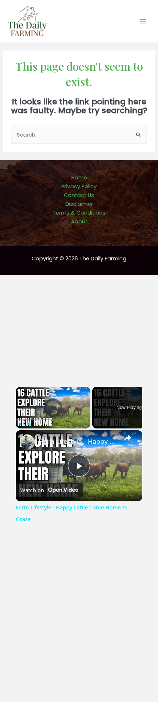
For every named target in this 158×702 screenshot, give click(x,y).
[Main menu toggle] (143, 21)
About (79, 221)
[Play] (20, 424)
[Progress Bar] (53, 419)
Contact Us (79, 195)
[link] (27, 442)
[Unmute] (29, 424)
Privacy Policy (79, 186)
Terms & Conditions (79, 212)
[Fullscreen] (86, 424)
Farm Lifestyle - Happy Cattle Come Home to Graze (78, 441)
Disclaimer (79, 204)
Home (79, 177)
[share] (127, 438)
